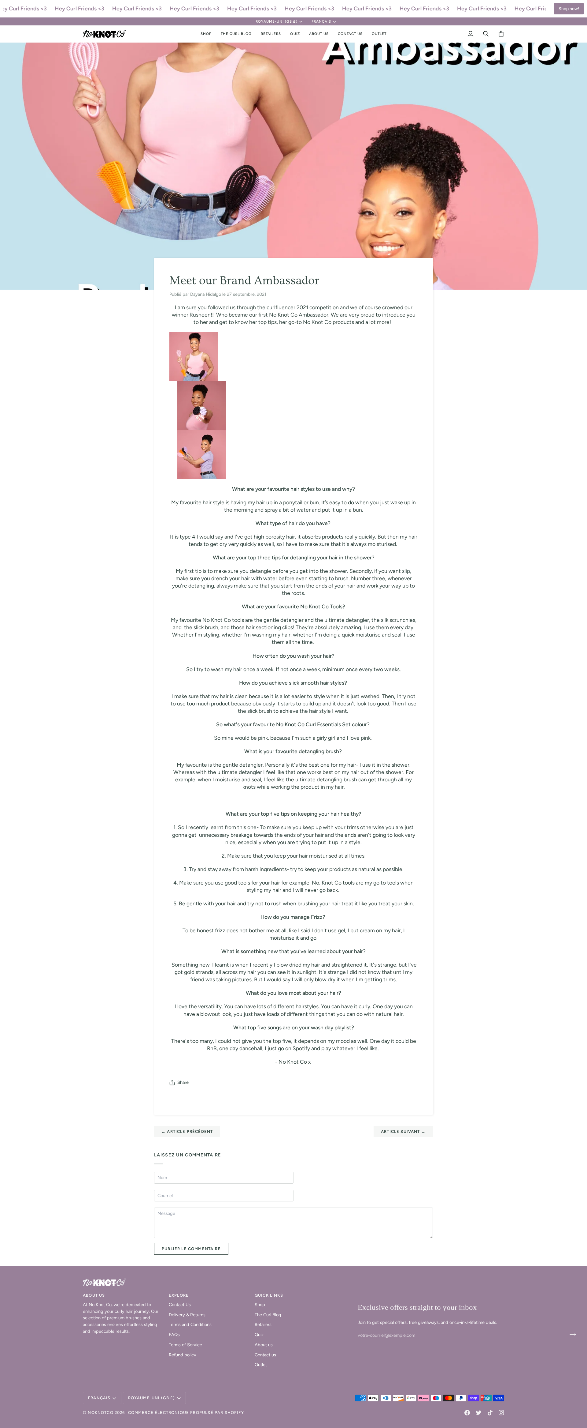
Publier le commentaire (191, 1248)
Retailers (263, 1324)
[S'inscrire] (571, 1335)
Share (183, 1082)
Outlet (261, 1364)
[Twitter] (479, 1412)
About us (264, 1344)
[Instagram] (501, 1412)
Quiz (259, 1334)
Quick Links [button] (269, 1295)
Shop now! (569, 8)
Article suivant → (403, 1131)
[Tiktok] (490, 1412)
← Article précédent (187, 1131)
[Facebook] (467, 1412)
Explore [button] (179, 1295)
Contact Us (180, 1304)
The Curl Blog (268, 1314)
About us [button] (94, 1295)
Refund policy (182, 1355)
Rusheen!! (202, 314)
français (321, 21)
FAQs (174, 1334)
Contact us (265, 1355)
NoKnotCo (100, 1412)
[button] (206, 33)
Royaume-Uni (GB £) (276, 21)
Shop (260, 1304)
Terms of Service (185, 1344)
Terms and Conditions (190, 1324)
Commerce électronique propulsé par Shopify (186, 1412)
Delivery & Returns (187, 1314)
